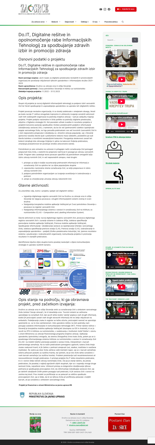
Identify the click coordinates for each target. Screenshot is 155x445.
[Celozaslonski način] (135, 131)
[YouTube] (101, 9)
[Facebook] (109, 9)
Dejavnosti (69, 22)
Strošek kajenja (112, 163)
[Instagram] (105, 9)
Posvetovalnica (111, 22)
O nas (95, 22)
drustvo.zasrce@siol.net (78, 425)
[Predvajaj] (108, 131)
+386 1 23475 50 (78, 423)
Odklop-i (84, 22)
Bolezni (55, 22)
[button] (123, 22)
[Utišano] (132, 131)
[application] (122, 124)
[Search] (135, 40)
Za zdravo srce (38, 22)
